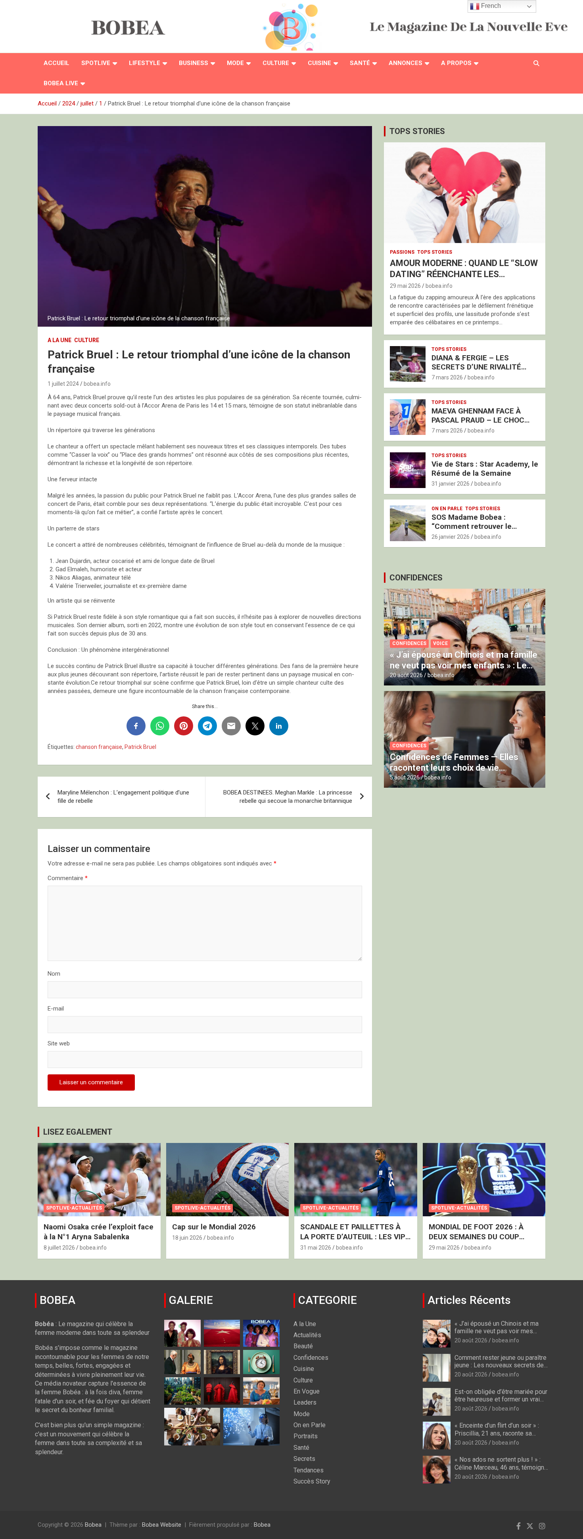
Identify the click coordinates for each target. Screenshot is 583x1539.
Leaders (304, 1402)
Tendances (308, 1470)
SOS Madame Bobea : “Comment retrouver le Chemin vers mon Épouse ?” (480, 526)
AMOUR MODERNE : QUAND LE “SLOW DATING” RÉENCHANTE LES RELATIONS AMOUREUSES (464, 274)
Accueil (56, 63)
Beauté (303, 1346)
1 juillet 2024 (63, 384)
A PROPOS (456, 63)
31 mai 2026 (315, 1247)
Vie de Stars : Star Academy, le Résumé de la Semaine (484, 468)
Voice (440, 643)
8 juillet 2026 (59, 1247)
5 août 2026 (405, 777)
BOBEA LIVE (61, 83)
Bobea (93, 1524)
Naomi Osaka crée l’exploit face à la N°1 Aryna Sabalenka (98, 1231)
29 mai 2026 (405, 286)
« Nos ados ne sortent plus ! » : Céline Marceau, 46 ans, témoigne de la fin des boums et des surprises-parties (501, 1471)
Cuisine (319, 63)
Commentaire (68, 878)
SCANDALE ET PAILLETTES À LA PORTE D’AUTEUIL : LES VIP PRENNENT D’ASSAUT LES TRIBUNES (352, 1241)
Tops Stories (434, 252)
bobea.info (97, 384)
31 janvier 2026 (450, 483)
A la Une (59, 340)
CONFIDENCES (416, 577)
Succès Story (311, 1481)
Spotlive (95, 63)
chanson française (99, 747)
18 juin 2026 (187, 1238)
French (490, 5)
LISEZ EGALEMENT (77, 1132)
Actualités (307, 1335)
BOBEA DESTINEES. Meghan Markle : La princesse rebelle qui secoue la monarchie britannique (287, 796)
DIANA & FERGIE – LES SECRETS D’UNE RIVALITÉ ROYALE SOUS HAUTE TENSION (476, 371)
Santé (360, 63)
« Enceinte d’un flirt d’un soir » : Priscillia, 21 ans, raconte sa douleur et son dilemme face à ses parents (497, 1437)
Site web (59, 1043)
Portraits (305, 1436)
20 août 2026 (406, 675)
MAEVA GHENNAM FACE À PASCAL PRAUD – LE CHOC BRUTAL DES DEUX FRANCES (481, 420)
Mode (235, 63)
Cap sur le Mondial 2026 (214, 1226)
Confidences (409, 643)
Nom (54, 973)
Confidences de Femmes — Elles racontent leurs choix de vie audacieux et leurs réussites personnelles (454, 772)
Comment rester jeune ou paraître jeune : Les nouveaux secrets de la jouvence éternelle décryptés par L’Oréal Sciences (501, 1369)
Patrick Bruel (140, 747)
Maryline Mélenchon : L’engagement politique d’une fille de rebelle (123, 796)
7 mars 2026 (447, 377)
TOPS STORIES (417, 131)
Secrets (304, 1458)
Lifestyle (144, 63)
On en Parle (446, 508)
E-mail (56, 1008)
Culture (276, 63)
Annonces (405, 63)
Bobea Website (161, 1524)
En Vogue (306, 1391)
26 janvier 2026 (450, 537)
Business (193, 63)
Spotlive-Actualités (74, 1208)
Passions (402, 252)
